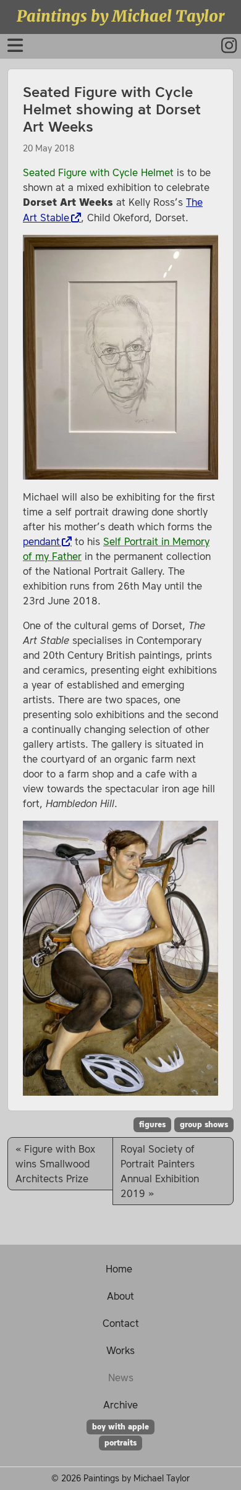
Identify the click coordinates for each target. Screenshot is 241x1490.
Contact (121, 1323)
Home (119, 1269)
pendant (41, 541)
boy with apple (120, 1427)
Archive (120, 1405)
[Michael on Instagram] (222, 47)
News (120, 1377)
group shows (204, 1125)
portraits (120, 1443)
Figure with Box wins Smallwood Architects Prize (55, 1164)
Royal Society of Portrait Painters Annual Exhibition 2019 (159, 1171)
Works (120, 1350)
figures (152, 1125)
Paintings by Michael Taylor (120, 16)
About (120, 1296)
